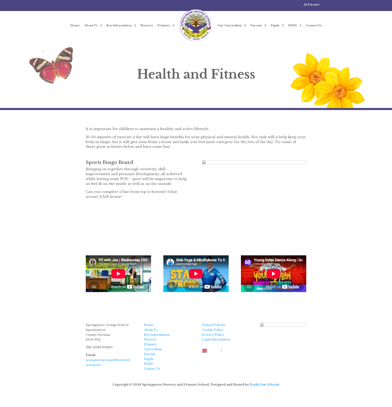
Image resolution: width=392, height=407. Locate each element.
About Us (91, 25)
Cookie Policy (212, 330)
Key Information (119, 25)
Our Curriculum (229, 25)
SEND (292, 25)
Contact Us (314, 25)
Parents (256, 25)
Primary (163, 25)
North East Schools (265, 384)
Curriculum (153, 349)
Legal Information (216, 339)
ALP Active (312, 4)
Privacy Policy (213, 335)
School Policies (213, 325)
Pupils (275, 25)
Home (75, 25)
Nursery (146, 25)
